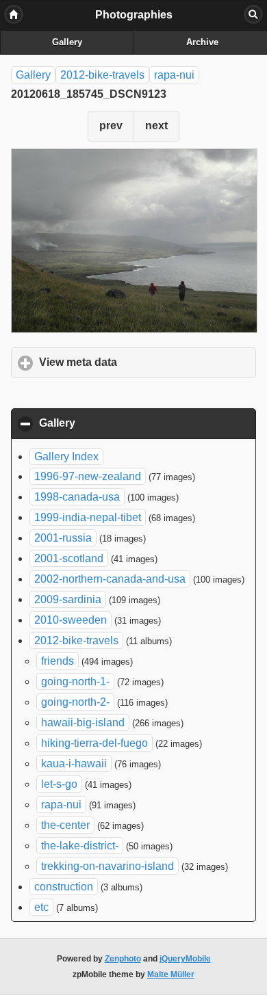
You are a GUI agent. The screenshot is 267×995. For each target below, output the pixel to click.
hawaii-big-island (83, 722)
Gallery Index (66, 456)
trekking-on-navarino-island (107, 866)
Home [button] (13, 14)
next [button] (156, 125)
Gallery (67, 42)
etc (41, 907)
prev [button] (111, 125)
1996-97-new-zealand (87, 476)
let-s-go (59, 784)
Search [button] (253, 14)
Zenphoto (123, 959)
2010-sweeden (70, 620)
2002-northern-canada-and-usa (110, 579)
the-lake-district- (79, 845)
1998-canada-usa (77, 497)
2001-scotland (68, 558)
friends (57, 661)
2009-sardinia (67, 599)
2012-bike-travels (102, 75)
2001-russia (63, 538)
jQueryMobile (185, 959)
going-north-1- (75, 681)
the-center (65, 825)
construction (63, 886)
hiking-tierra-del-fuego (94, 743)
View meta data (141, 362)
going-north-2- (75, 702)
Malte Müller (170, 974)
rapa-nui (174, 75)
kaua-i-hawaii (74, 763)
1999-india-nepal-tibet (87, 517)
